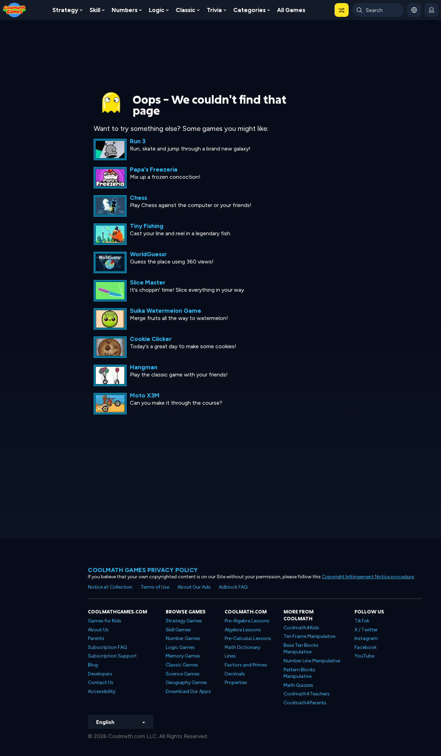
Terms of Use (155, 587)
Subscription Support (112, 656)
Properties (236, 682)
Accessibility (101, 691)
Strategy (65, 10)
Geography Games (186, 682)
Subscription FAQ (107, 647)
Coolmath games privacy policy (143, 570)
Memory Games (183, 656)
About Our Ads (194, 587)
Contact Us (100, 682)
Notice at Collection (110, 587)
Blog (93, 665)
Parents (96, 638)
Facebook (366, 647)
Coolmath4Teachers (307, 694)
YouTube (364, 656)
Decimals (235, 674)
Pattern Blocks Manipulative (299, 673)
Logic (156, 10)
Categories (249, 10)
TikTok (362, 621)
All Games (291, 10)
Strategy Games (184, 621)
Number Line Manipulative (312, 661)
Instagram (366, 638)
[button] (342, 10)
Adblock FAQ (233, 587)
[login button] (431, 10)
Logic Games (180, 647)
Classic (185, 10)
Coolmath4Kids (301, 628)
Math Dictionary (242, 647)
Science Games (182, 674)
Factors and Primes (246, 665)
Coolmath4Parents (305, 703)
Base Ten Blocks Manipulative (301, 648)
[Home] (14, 9)
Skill (95, 10)
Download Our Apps (188, 691)
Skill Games (178, 630)
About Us (98, 630)
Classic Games (182, 665)
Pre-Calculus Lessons (248, 638)
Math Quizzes (298, 685)
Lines (230, 656)
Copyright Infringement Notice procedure (368, 577)
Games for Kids (104, 621)
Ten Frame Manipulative (309, 636)
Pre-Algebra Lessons (247, 621)
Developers (100, 674)
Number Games (183, 638)
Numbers (124, 10)
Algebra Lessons (243, 630)
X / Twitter (366, 630)
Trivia (214, 10)
